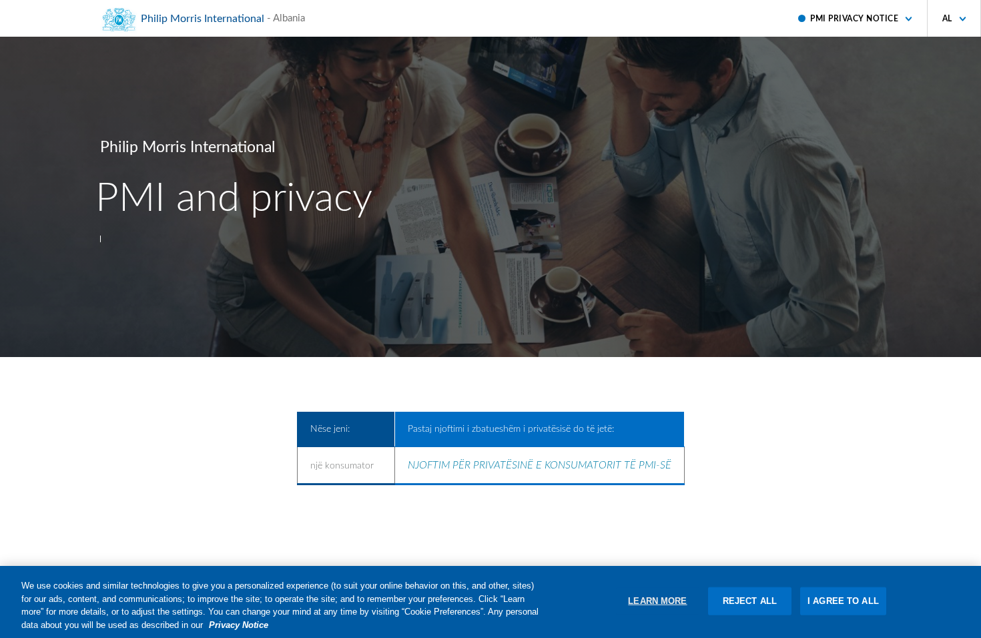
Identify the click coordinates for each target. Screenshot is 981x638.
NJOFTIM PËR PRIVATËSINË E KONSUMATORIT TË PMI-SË (539, 465)
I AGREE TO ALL (843, 601)
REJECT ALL (750, 601)
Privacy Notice (238, 624)
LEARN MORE (657, 601)
